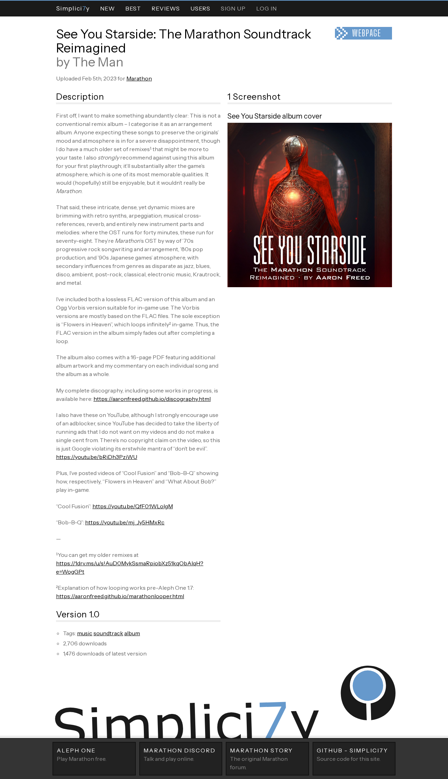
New (107, 8)
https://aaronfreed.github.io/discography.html (152, 398)
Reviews (166, 8)
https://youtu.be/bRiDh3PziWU (96, 456)
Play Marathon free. (81, 754)
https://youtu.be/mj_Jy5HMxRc (124, 522)
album (132, 633)
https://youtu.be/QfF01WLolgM (132, 506)
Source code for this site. (352, 754)
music (84, 633)
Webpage (366, 33)
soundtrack (108, 633)
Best (133, 8)
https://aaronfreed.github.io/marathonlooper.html (120, 596)
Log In (266, 8)
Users (200, 8)
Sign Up (233, 8)
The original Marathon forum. (261, 759)
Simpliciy (73, 8)
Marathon (139, 78)
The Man (98, 62)
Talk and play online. (180, 754)
